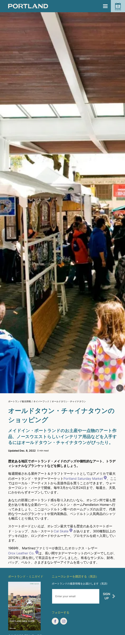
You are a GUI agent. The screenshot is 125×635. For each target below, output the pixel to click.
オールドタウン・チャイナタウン (69, 401)
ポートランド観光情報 (19, 401)
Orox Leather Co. (21, 553)
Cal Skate (61, 531)
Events (118, 7)
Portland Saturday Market (83, 479)
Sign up (106, 596)
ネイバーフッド (41, 401)
